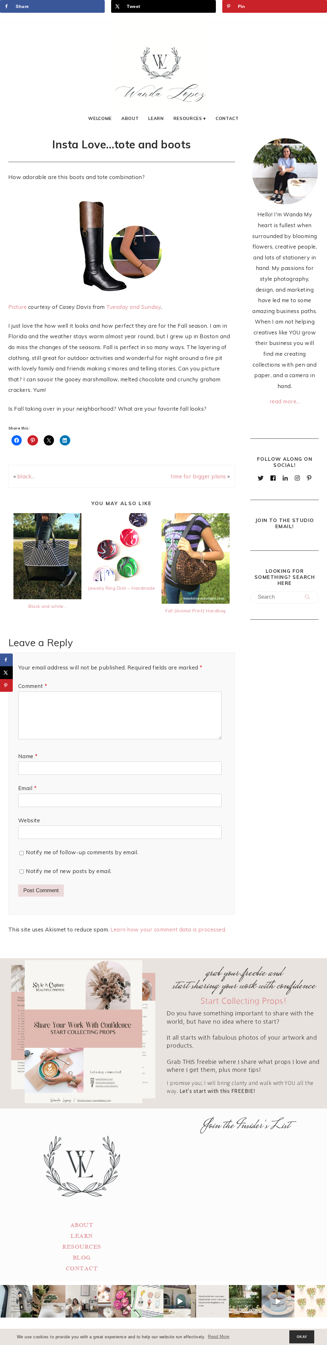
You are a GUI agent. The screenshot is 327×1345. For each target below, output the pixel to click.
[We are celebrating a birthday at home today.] (310, 1301)
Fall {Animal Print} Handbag (195, 610)
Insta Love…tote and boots (121, 144)
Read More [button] (219, 1336)
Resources (187, 118)
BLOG (82, 1257)
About (130, 118)
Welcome (100, 118)
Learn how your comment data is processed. (168, 929)
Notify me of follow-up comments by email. (82, 852)
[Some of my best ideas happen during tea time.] (278, 1301)
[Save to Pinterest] (6, 685)
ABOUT (82, 1225)
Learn (156, 118)
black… (26, 476)
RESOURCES (81, 1247)
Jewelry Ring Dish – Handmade (121, 588)
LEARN (82, 1236)
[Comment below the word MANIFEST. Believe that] (212, 1301)
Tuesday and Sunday (133, 306)
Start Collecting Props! (244, 1001)
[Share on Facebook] (6, 660)
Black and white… (47, 606)
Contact (227, 118)
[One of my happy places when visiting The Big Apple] (16, 1301)
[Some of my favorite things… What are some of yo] (147, 1301)
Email (27, 788)
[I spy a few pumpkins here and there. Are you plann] (114, 1301)
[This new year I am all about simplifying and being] (81, 1301)
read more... (285, 401)
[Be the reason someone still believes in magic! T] (49, 1301)
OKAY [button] (302, 1337)
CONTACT (82, 1268)
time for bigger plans (198, 476)
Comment (32, 686)
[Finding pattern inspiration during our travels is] (180, 1301)
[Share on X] (6, 672)
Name (28, 756)
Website (29, 820)
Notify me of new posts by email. (68, 871)
